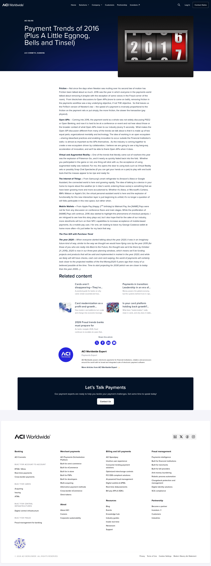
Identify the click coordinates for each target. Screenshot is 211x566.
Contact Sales (201, 5)
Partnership (122, 5)
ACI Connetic (30, 53)
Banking (41, 53)
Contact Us (105, 401)
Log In (187, 5)
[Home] (33, 436)
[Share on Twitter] (97, 343)
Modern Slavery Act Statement (185, 556)
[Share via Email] (114, 343)
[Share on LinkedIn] (108, 343)
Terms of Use (152, 556)
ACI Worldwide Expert (94, 351)
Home (73, 5)
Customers (109, 5)
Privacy (142, 556)
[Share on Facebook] (102, 343)
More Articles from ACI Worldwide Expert (99, 367)
